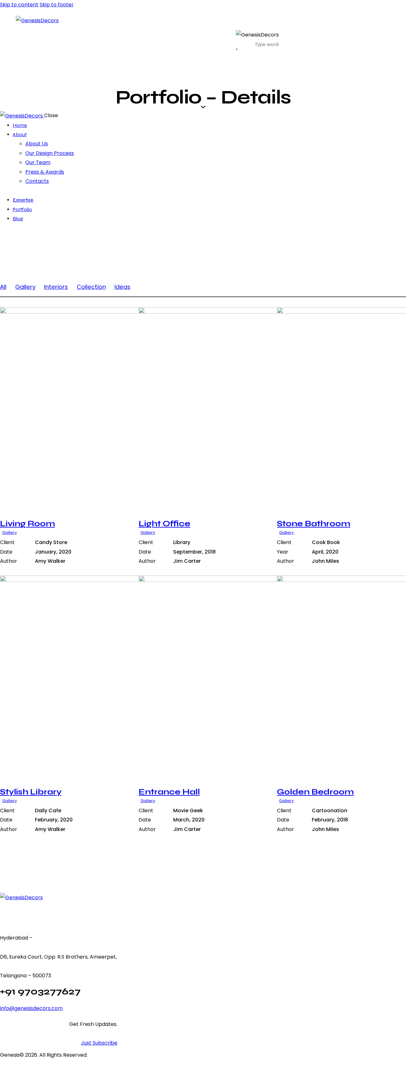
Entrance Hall (169, 792)
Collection (91, 287)
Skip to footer (57, 4)
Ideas (122, 287)
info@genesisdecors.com (31, 1008)
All (3, 287)
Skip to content (19, 4)
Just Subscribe (99, 1043)
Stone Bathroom (313, 523)
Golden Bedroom (315, 792)
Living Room (27, 523)
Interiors (56, 287)
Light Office (164, 523)
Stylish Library (31, 792)
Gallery (25, 287)
